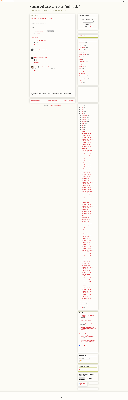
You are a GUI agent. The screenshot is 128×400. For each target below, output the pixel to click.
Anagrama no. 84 (86, 172)
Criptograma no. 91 (86, 160)
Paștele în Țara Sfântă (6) (86, 323)
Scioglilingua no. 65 (86, 199)
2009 (82, 307)
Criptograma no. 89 (86, 166)
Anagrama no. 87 (86, 155)
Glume (80, 56)
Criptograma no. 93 (86, 146)
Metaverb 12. (83, 329)
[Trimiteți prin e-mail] (47, 31)
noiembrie (84, 117)
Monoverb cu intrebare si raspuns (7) (87, 284)
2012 (82, 109)
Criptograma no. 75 (86, 281)
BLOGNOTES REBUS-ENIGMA (88, 340)
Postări (82, 358)
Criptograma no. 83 (86, 213)
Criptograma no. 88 (86, 174)
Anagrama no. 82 (86, 185)
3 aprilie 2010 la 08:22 (42, 49)
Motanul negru (84, 345)
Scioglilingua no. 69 (86, 153)
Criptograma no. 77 (86, 263)
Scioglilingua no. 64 (86, 189)
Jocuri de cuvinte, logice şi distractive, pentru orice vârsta (88, 328)
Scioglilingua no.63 (86, 221)
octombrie (84, 119)
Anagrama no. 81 (86, 194)
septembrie (84, 121)
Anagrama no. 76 (86, 238)
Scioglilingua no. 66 (86, 187)
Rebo (80, 68)
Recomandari (82, 73)
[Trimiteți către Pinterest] (53, 31)
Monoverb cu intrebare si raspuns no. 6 (87, 292)
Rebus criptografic (83, 71)
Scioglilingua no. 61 (86, 244)
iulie (83, 125)
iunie (83, 127)
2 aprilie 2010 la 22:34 (41, 40)
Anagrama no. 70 (86, 296)
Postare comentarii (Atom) (55, 105)
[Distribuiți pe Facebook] (52, 31)
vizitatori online (82, 35)
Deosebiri (81, 49)
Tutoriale (81, 82)
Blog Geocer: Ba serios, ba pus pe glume (87, 321)
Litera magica (82, 61)
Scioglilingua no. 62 (86, 231)
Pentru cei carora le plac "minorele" (55, 6)
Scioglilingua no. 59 (86, 255)
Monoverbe (37, 33)
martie (83, 301)
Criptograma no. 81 (86, 217)
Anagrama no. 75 (86, 242)
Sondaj (83, 215)
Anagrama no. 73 (86, 270)
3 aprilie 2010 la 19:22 (44, 66)
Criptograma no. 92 (86, 158)
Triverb (80, 80)
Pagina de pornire (52, 100)
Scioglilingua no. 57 (86, 277)
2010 (82, 113)
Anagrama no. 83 (86, 176)
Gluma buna (84, 148)
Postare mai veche (69, 100)
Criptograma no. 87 (86, 180)
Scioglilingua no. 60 (86, 248)
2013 (82, 107)
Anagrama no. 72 (86, 279)
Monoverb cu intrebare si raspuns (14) (87, 201)
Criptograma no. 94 (86, 137)
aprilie (83, 131)
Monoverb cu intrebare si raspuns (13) (87, 207)
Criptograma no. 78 (86, 253)
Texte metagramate (83, 78)
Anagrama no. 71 (86, 287)
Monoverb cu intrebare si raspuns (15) (87, 192)
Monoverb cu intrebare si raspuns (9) (87, 258)
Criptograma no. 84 (86, 211)
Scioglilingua (82, 75)
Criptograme (82, 47)
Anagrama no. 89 (86, 135)
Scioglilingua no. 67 (86, 178)
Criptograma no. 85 (86, 204)
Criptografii (81, 45)
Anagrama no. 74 (86, 261)
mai (83, 129)
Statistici (81, 369)
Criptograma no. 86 (86, 197)
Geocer (36, 66)
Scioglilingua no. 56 (86, 294)
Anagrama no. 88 (86, 144)
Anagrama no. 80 (86, 209)
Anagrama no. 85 (86, 168)
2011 (82, 111)
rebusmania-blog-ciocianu (87, 315)
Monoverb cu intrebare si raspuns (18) (87, 140)
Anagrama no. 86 (86, 162)
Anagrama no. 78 (86, 229)
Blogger (66, 397)
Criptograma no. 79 (86, 246)
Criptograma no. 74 (86, 289)
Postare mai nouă (35, 100)
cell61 (35, 57)
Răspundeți (36, 44)
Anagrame (81, 42)
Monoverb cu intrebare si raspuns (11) (87, 235)
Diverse (81, 52)
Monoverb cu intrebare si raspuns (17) (87, 151)
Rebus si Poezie (85, 333)
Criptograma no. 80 (86, 240)
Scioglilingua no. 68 (86, 170)
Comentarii (83, 360)
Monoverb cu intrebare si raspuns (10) (87, 251)
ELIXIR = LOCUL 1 (85, 350)
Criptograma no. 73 (86, 298)
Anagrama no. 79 (86, 219)
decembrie (84, 115)
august (83, 123)
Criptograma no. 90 (86, 164)
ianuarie (84, 305)
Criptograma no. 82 (86, 227)
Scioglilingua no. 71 (86, 133)
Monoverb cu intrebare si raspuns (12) (87, 224)
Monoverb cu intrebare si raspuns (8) (87, 268)
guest (80, 59)
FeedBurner (90, 26)
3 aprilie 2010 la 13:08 (42, 57)
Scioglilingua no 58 (86, 265)
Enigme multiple (82, 54)
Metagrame (81, 64)
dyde (35, 40)
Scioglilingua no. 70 (86, 142)
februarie (84, 303)
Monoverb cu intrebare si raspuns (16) (87, 183)
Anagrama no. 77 (86, 233)
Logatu (36, 49)
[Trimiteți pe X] (50, 31)
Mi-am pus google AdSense (86, 275)
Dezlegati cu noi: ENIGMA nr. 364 (88, 341)
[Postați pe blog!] (49, 31)
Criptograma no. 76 (86, 272)
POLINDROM (83, 316)
